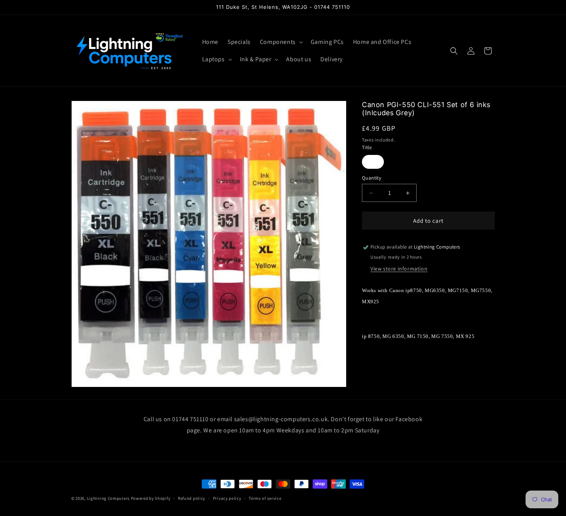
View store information (398, 268)
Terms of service (265, 498)
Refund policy (191, 498)
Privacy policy (227, 498)
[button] (280, 42)
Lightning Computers (108, 498)
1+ (373, 161)
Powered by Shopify (151, 498)
